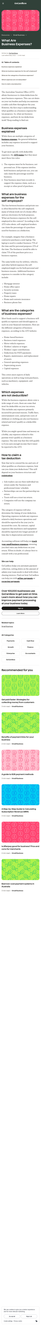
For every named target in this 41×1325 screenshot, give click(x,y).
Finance (30, 647)
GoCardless (13, 53)
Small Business (19, 35)
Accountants (30, 653)
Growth (11, 647)
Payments (11, 641)
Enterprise (11, 653)
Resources (6, 35)
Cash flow (30, 641)
